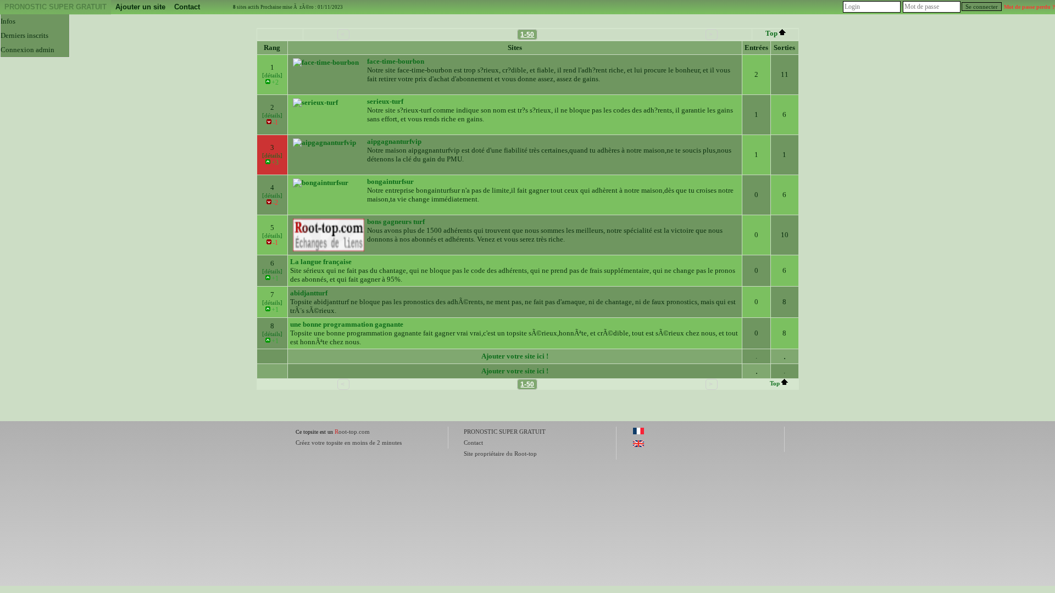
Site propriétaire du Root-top (500, 453)
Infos (8, 21)
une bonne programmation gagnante (346, 324)
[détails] (272, 75)
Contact (187, 7)
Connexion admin (27, 50)
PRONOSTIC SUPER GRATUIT (55, 7)
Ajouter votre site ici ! (514, 356)
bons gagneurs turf (396, 221)
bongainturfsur (390, 181)
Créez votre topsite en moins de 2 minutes (349, 442)
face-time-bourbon (395, 61)
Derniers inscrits (24, 35)
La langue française (321, 262)
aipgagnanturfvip (394, 141)
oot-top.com (352, 431)
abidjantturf (308, 293)
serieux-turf (385, 101)
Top (771, 33)
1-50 (527, 34)
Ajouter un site (140, 7)
